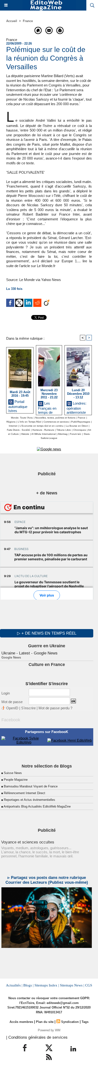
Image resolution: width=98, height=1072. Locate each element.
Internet (13, 425)
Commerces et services (56, 421)
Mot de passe (12, 702)
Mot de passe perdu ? (55, 708)
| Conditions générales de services (37, 1037)
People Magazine (16, 779)
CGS (88, 985)
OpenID (12, 708)
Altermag (63, 434)
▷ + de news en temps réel (46, 633)
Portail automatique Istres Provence (17, 405)
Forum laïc (75, 434)
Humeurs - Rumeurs (43, 430)
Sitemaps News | (72, 985)
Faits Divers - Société (18, 430)
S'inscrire (28, 708)
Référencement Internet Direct (24, 793)
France (28, 21)
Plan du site (45, 1022)
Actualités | (14, 985)
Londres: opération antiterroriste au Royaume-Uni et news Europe (77, 407)
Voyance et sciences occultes (27, 842)
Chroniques (79, 430)
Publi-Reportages (80, 421)
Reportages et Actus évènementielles (29, 800)
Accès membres (21, 1022)
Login (5, 693)
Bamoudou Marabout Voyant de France (31, 786)
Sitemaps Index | (46, 985)
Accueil (11, 21)
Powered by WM (49, 1030)
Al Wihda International (43, 434)
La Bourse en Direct (77, 425)
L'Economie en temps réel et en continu (42, 425)
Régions (10, 421)
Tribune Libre (63, 430)
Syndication (70, 1022)
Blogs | (28, 985)
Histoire (25, 434)
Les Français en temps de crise (47, 407)
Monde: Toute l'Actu (22, 417)
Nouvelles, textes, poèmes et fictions (55, 417)
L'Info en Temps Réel (29, 421)
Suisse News (13, 773)
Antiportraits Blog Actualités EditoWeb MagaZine (37, 806)
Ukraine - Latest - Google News (29, 653)
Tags (85, 1022)
